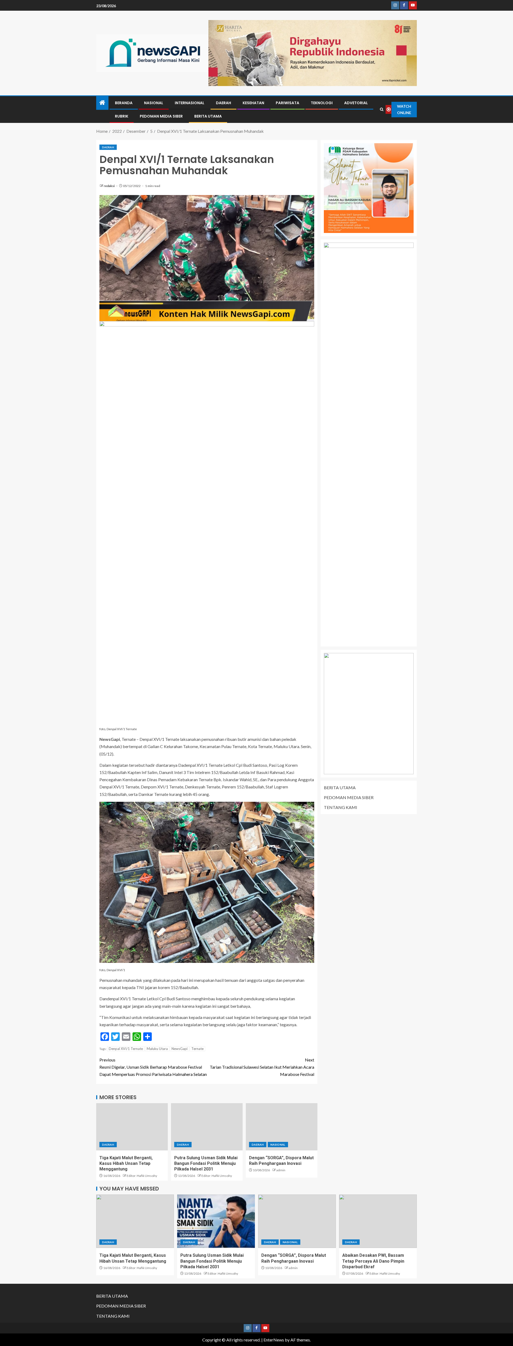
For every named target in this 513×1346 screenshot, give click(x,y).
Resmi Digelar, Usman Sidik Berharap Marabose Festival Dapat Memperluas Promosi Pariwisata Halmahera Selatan (153, 1067)
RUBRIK (121, 116)
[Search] (381, 109)
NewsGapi (180, 1049)
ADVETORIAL (356, 103)
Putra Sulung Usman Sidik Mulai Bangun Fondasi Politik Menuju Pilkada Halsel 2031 (206, 1163)
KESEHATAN (253, 103)
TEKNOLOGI (322, 103)
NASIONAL (153, 103)
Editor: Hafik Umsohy (142, 1176)
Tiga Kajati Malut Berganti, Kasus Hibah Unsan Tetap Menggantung (126, 1163)
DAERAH (223, 103)
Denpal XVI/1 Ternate (126, 1049)
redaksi (109, 186)
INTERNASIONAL (189, 103)
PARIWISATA (287, 103)
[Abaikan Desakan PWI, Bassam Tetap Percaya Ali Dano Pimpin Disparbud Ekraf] (378, 1221)
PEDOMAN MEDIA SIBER (161, 116)
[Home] (102, 103)
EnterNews (273, 1339)
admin (280, 1170)
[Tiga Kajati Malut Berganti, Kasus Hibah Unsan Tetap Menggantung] (132, 1126)
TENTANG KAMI (340, 807)
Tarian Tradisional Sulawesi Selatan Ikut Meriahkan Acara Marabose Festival (262, 1067)
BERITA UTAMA (208, 116)
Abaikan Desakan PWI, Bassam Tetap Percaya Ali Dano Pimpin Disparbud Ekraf (373, 1261)
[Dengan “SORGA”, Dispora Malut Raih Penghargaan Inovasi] (281, 1126)
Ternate (197, 1049)
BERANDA (124, 103)
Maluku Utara (157, 1049)
